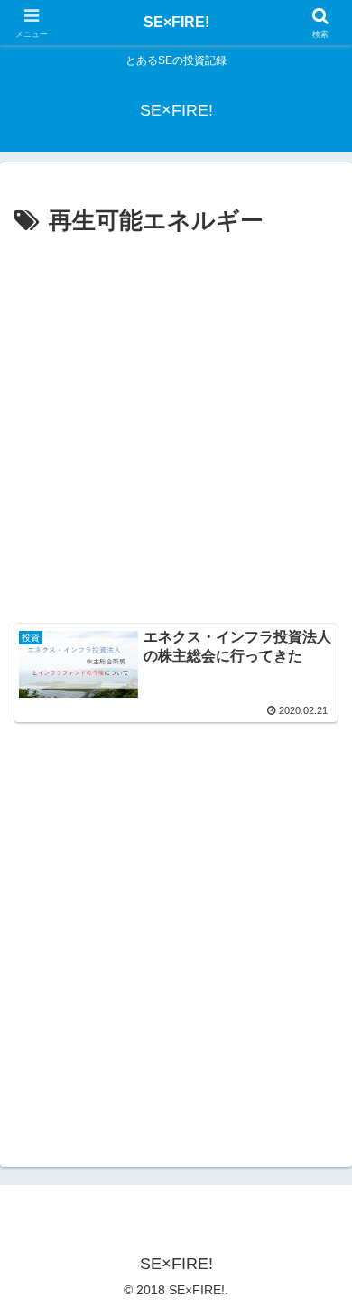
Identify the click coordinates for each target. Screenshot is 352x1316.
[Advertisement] (176, 427)
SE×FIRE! (176, 22)
